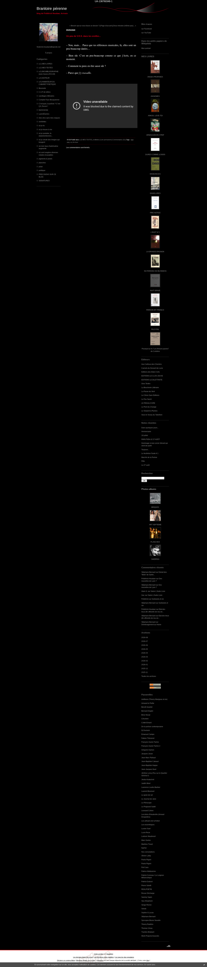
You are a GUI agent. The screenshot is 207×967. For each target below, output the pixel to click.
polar (41, 166)
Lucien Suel (146, 828)
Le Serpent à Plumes (149, 411)
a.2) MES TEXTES (46, 68)
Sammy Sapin (146, 897)
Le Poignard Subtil (148, 807)
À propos (48, 53)
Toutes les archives (148, 676)
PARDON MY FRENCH (155, 310)
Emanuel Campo (147, 734)
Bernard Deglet (147, 711)
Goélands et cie (158, 599)
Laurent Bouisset (147, 791)
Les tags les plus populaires (124, 957)
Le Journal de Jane (148, 799)
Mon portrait (146, 48)
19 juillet (144, 435)
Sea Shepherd (147, 901)
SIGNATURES (44, 181)
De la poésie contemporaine (152, 726)
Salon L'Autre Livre (158, 591)
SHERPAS (155, 559)
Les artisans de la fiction (150, 821)
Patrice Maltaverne (148, 871)
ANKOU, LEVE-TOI (155, 115)
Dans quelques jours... (150, 428)
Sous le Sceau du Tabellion (151, 415)
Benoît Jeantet (146, 707)
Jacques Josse (147, 754)
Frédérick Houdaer (148, 578)
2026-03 (144, 657)
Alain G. (144, 591)
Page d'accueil (106, 26)
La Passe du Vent (148, 391)
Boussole (42, 88)
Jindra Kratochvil (147, 779)
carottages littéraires (46, 96)
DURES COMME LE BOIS (155, 154)
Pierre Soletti (146, 885)
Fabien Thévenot (147, 738)
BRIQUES (155, 507)
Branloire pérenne (52, 8)
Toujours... (145, 449)
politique (42, 170)
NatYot (143, 848)
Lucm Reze (145, 832)
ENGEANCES (155, 174)
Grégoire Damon (147, 750)
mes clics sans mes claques (49, 118)
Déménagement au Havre (151, 624)
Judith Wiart (145, 783)
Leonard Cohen (147, 810)
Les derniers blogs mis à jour (83, 957)
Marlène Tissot (147, 844)
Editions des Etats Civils (150, 372)
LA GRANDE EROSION (155, 251)
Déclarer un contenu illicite (66, 960)
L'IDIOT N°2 (155, 232)
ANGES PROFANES (155, 77)
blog (147, 960)
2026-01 (144, 664)
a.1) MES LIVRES (45, 64)
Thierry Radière (147, 924)
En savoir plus (149, 965)
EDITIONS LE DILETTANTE (151, 380)
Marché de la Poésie (149, 457)
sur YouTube (146, 33)
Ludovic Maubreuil (148, 836)
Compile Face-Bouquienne (49, 100)
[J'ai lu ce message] (204, 964)
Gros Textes (145, 383)
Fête (143, 461)
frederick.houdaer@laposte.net (48, 47)
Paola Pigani (146, 859)
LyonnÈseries (44, 114)
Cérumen (145, 719)
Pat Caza (144, 867)
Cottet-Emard (146, 722)
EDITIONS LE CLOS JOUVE (152, 376)
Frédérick (145, 599)
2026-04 (144, 653)
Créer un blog (98, 954)
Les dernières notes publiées (104, 957)
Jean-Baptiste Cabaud (150, 761)
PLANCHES (155, 542)
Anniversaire (146, 431)
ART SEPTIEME (155, 525)
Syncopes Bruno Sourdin (151, 920)
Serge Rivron (146, 905)
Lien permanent (106, 140)
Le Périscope (146, 803)
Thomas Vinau (147, 928)
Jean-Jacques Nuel (148, 769)
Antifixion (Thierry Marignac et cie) (154, 699)
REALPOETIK (146, 889)
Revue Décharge (147, 893)
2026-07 (144, 641)
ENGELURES (155, 193)
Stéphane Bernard (148, 572)
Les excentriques (147, 825)
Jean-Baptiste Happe (149, 765)
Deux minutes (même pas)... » (124, 26)
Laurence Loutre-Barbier (150, 787)
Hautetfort (109, 954)
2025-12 (144, 668)
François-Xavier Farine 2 (150, 746)
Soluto (143, 909)
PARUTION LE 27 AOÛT (150, 439)
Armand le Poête (147, 703)
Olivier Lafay (146, 856)
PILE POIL (155, 329)
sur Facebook (146, 29)
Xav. (143, 595)
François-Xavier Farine (150, 742)
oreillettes (42, 122)
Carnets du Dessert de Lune (152, 368)
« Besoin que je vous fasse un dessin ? (84, 26)
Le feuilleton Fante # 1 (149, 453)
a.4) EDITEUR (44, 78)
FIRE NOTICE (155, 213)
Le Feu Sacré (146, 399)
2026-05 (144, 649)
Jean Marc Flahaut (148, 757)
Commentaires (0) (119, 140)
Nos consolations (148, 852)
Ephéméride (43, 110)
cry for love (74, 142)
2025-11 (144, 672)
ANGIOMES (155, 96)
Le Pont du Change (148, 407)
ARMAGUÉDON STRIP (155, 135)
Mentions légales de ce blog (85, 960)
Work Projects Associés (150, 936)
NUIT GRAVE (155, 290)
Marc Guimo (146, 840)
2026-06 (144, 645)
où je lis (42, 125)
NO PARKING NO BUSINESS (155, 271)
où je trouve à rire (45, 129)
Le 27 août (145, 465)
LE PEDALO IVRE (148, 403)
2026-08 (144, 637)
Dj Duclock (145, 730)
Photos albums (148, 489)
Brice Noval (145, 715)
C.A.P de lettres (45, 92)
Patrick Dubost (147, 881)
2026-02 (144, 661)
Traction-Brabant (147, 932)
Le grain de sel (147, 795)
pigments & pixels (45, 159)
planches (42, 163)
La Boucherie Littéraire (150, 387)
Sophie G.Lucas (147, 912)
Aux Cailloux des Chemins (151, 364)
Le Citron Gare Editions (150, 395)
